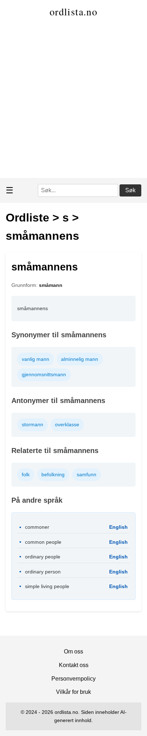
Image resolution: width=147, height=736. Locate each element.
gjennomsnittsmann (44, 374)
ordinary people (42, 557)
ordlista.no (73, 11)
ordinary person (43, 572)
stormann (32, 424)
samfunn (86, 474)
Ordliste (27, 217)
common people (43, 542)
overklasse (67, 424)
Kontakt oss (73, 665)
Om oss (73, 651)
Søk (130, 190)
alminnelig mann (79, 359)
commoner (37, 527)
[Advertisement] (73, 100)
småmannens (42, 235)
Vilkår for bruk (73, 692)
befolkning (53, 474)
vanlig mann (35, 359)
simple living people (47, 586)
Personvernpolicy (73, 679)
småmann (50, 285)
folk (26, 474)
